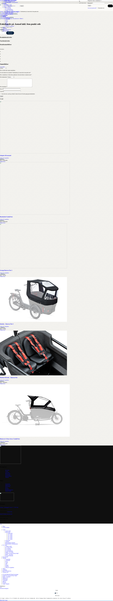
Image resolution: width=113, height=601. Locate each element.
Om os (6, 487)
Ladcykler (7, 472)
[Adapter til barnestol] (35, 153)
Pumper (6, 23)
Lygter (6, 21)
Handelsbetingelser (9, 489)
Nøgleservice (8, 485)
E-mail (2, 91)
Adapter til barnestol (5, 155)
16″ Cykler (10, 535)
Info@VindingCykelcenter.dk (6, 514)
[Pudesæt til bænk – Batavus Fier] (33, 375)
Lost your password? (92, 8)
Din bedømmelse (4, 77)
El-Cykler (7, 470)
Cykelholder (7, 17)
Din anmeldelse (3, 86)
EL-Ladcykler (8, 8)
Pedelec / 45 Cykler (9, 10)
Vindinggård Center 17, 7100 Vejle (11, 507)
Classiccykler (8, 531)
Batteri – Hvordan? (9, 13)
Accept (5, 600)
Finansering (7, 486)
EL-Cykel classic (8, 6)
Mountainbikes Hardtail (10, 1)
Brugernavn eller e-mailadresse (94, 0)
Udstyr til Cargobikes (9, 26)
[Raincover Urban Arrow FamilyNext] (35, 436)
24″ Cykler (10, 538)
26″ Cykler (10, 539)
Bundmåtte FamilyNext (6, 216)
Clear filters (2, 66)
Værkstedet (7, 484)
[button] (2, 161)
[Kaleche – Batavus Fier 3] (33, 321)
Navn (1, 89)
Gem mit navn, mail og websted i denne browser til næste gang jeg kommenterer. (18, 93)
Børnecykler (7, 473)
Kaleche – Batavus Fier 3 (6, 324)
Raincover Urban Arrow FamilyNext (10, 439)
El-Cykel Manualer (9, 14)
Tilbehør (7, 477)
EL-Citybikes (8, 7)
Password (90, 3)
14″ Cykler (10, 534)
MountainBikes (8, 476)
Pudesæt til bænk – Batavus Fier (8, 377)
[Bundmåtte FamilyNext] (35, 214)
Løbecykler (10, 533)
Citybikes (7, 541)
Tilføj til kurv (10, 32)
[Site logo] (3, 8)
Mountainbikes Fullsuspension (11, 2)
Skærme (7, 25)
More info (2, 600)
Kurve (6, 20)
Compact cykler (8, 4)
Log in (89, 5)
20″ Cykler (10, 536)
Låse (6, 22)
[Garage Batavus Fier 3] (33, 267)
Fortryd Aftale (8, 491)
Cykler (6, 471)
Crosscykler (7, 475)
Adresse (1, 507)
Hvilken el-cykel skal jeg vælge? (12, 11)
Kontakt (7, 488)
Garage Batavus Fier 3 (6, 270)
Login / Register (6, 583)
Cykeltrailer (7, 19)
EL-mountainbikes (9, 9)
